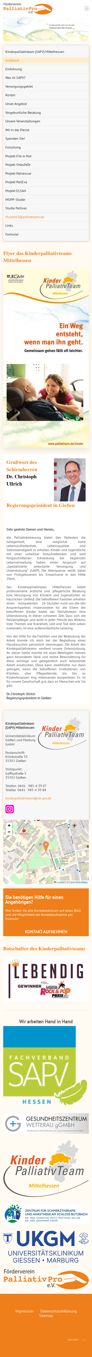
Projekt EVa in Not (18, 156)
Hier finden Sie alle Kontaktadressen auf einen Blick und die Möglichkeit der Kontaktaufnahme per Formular (43, 914)
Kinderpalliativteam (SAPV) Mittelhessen (34, 51)
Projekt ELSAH (15, 191)
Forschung (13, 147)
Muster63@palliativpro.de (24, 217)
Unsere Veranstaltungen (22, 121)
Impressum (24, 1311)
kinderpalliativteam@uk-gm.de (28, 798)
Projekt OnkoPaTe (17, 164)
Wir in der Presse (17, 130)
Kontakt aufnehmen (46, 931)
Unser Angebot (16, 104)
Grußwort (12, 60)
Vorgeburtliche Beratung (23, 112)
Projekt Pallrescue (18, 173)
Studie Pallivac (16, 208)
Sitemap (46, 1315)
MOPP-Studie (15, 199)
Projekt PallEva (16, 182)
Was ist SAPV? (15, 77)
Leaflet (60, 882)
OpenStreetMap (78, 882)
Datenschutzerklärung (58, 1311)
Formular (12, 234)
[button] (87, 8)
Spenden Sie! (15, 138)
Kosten (10, 95)
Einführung (13, 69)
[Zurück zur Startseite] (27, 8)
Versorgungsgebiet (19, 86)
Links (9, 225)
